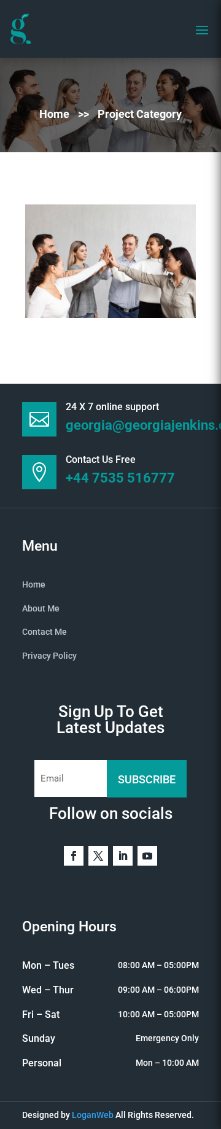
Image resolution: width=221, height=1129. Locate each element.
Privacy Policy (49, 656)
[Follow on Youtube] (147, 856)
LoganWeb (93, 1115)
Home (55, 113)
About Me (41, 608)
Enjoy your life (47, 294)
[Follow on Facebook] (73, 856)
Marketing (34, 284)
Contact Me (44, 632)
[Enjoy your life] (110, 261)
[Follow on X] (98, 856)
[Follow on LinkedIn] (123, 856)
